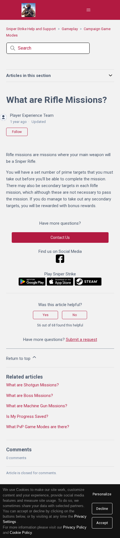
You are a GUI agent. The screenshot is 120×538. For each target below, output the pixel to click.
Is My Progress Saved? (27, 416)
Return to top (19, 358)
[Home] (28, 10)
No (75, 315)
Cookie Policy (21, 532)
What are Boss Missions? (29, 395)
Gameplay (70, 29)
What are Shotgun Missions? (32, 384)
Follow (17, 132)
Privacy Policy (75, 527)
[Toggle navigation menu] (89, 10)
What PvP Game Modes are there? (37, 426)
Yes (46, 315)
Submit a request (81, 339)
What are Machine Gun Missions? (36, 405)
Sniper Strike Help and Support (31, 29)
